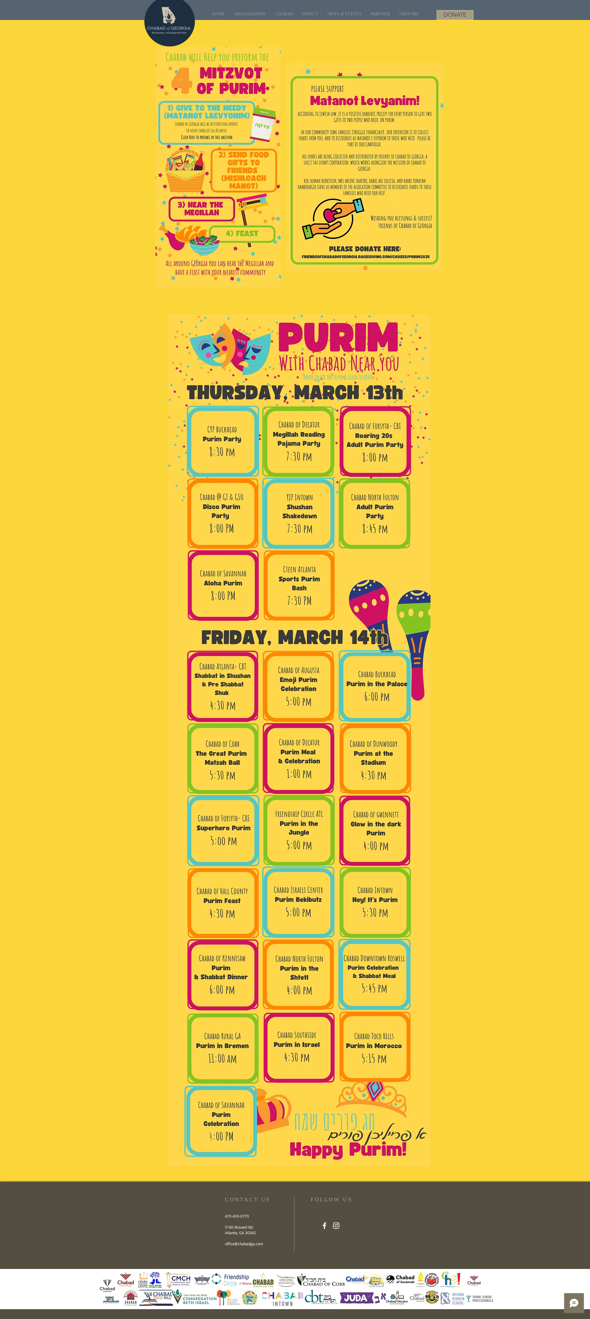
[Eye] (223, 441)
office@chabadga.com (244, 1243)
